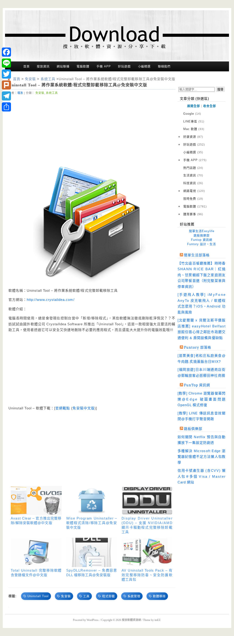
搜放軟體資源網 (131, 620)
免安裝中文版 (83, 408)
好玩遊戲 (124, 66)
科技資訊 (193, 183)
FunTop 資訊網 (197, 385)
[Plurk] (6, 85)
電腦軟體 (83, 66)
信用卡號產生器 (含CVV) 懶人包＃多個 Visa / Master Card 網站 (202, 476)
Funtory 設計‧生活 (201, 244)
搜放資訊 (43, 66)
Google (192, 113)
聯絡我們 (164, 66)
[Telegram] (6, 95)
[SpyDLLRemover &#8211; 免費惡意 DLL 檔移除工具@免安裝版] (91, 552)
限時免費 (193, 198)
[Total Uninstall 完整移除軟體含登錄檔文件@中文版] (36, 552)
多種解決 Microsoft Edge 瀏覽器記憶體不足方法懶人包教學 (202, 456)
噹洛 (20, 93)
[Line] (6, 63)
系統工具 (52, 93)
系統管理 (134, 596)
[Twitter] (6, 74)
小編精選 (144, 66)
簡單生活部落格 (197, 255)
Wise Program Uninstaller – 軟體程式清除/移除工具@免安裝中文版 (91, 522)
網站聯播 (63, 66)
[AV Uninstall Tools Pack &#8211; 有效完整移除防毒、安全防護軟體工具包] (147, 552)
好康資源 (193, 136)
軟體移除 (159, 596)
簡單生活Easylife (201, 231)
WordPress (92, 620)
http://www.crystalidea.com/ (50, 300)
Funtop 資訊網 (201, 239)
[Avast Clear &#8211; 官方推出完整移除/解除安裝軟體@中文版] (36, 500)
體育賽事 (193, 214)
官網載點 (62, 408)
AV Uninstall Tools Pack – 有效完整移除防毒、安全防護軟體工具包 (147, 574)
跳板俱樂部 (202, 235)
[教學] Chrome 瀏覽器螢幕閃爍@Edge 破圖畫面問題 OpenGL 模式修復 (202, 399)
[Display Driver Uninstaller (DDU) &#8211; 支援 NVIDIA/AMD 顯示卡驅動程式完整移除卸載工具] (147, 500)
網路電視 (194, 191)
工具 (86, 596)
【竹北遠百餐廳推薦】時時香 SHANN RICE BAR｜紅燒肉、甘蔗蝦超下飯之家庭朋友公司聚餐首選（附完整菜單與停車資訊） (202, 275)
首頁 (26, 66)
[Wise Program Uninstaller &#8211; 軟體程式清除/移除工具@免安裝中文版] (91, 500)
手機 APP (103, 66)
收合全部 (209, 106)
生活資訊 (193, 175)
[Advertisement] (91, 130)
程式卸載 (108, 596)
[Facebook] (6, 52)
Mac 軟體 (193, 129)
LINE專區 (193, 121)
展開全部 (193, 106)
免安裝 (39, 93)
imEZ (157, 620)
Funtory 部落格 (197, 347)
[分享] (6, 106)
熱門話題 (193, 168)
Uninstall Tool (38, 596)
